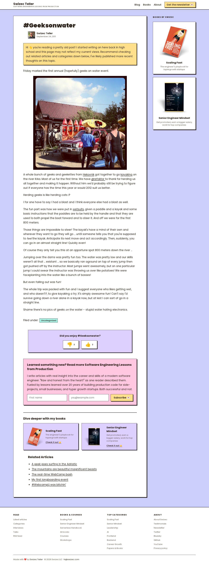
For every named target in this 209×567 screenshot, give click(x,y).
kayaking (126, 174)
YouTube (158, 544)
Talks (15, 531)
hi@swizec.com (71, 559)
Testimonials (160, 523)
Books (147, 4)
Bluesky (157, 535)
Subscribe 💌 (122, 397)
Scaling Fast (66, 519)
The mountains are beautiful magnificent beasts (64, 469)
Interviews (18, 527)
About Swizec (160, 519)
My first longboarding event (50, 479)
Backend (111, 540)
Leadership (112, 527)
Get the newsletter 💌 (180, 4)
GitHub (157, 540)
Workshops (65, 540)
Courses (64, 535)
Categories (19, 523)
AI (108, 531)
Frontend (111, 535)
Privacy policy (160, 548)
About (157, 4)
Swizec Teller (36, 5)
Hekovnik (88, 174)
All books (64, 531)
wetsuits (78, 209)
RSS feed (17, 535)
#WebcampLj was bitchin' (49, 484)
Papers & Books (115, 548)
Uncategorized (48, 320)
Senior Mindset (114, 523)
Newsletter (159, 527)
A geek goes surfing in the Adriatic (54, 464)
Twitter (157, 531)
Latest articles (20, 519)
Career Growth (114, 544)
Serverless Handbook (71, 527)
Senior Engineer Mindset (72, 523)
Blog (137, 4)
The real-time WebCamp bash (52, 474)
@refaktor (98, 179)
